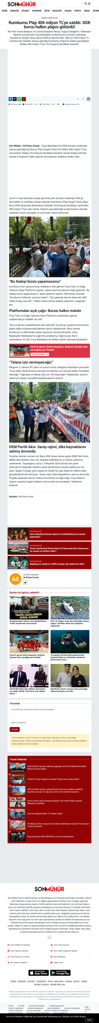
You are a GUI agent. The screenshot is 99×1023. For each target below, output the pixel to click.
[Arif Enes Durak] (15, 579)
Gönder (14, 729)
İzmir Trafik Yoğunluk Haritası (65, 951)
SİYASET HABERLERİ (16, 1008)
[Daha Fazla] (24, 99)
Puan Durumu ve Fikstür (19, 957)
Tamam (89, 1020)
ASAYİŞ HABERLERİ (33, 1011)
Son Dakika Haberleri (18, 962)
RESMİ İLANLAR (41, 984)
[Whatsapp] (50, 937)
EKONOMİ (36, 10)
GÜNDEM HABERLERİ (56, 1006)
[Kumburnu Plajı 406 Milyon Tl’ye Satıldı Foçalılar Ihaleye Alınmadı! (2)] (49, 246)
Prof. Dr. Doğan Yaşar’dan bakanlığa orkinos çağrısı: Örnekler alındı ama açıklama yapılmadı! (70, 623)
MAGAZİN (57, 10)
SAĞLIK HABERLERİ (60, 1013)
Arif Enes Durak (16, 104)
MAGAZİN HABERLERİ (72, 1008)
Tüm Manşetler (59, 957)
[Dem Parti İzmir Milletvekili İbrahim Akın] (49, 412)
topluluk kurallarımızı (33, 738)
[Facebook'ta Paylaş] (10, 99)
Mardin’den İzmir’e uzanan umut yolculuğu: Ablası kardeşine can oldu (69, 690)
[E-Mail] (25, 583)
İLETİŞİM (21, 1006)
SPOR (47, 10)
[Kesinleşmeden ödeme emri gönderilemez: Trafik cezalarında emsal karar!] (29, 607)
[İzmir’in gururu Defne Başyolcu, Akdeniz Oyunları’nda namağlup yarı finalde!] (29, 641)
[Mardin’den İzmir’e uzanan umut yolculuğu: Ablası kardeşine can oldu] (70, 675)
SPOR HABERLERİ (53, 1008)
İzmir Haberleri (49, 18)
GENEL (87, 10)
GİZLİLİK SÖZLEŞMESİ (37, 1006)
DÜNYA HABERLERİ (15, 1011)
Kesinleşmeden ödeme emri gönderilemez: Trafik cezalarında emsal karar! (28, 622)
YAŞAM (67, 10)
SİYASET (25, 10)
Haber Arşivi (59, 962)
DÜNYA (77, 10)
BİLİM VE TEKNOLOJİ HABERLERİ (56, 1011)
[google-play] (60, 972)
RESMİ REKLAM (57, 984)
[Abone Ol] (88, 99)
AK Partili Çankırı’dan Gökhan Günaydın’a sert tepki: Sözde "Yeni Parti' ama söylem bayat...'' (27, 691)
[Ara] (86, 4)
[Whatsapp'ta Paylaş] (19, 99)
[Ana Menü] (89, 4)
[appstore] (38, 972)
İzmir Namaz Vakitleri (19, 951)
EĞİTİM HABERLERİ (15, 1013)
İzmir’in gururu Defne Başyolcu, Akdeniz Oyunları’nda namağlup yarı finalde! (27, 656)
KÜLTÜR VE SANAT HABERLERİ (38, 1013)
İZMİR (4, 10)
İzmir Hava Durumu (61, 945)
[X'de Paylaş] (15, 99)
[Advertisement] (49, 125)
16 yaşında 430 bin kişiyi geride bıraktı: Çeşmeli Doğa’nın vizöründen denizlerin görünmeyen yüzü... (68, 657)
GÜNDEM (14, 10)
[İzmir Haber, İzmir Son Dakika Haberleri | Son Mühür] (22, 3)
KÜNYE (11, 1006)
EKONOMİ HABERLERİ (35, 1008)
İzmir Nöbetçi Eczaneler (20, 945)
